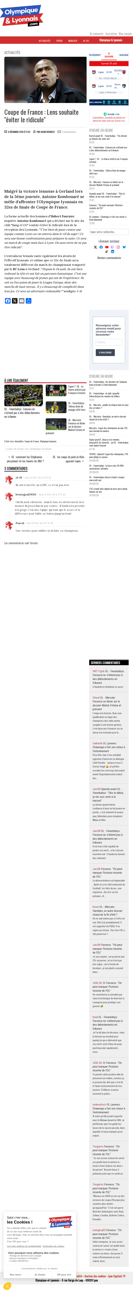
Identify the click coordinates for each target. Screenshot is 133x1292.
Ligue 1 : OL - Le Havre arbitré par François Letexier (108, 160)
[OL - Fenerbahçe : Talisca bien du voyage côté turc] (56, 412)
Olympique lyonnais (48, 441)
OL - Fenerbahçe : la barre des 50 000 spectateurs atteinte (106, 467)
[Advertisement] (45, 162)
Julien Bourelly (48, 132)
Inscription (111, 34)
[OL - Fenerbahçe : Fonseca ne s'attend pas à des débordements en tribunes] (23, 405)
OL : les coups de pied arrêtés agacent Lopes (68, 459)
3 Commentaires (69, 132)
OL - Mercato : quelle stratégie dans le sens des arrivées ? (108, 406)
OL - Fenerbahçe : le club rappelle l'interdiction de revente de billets (104, 395)
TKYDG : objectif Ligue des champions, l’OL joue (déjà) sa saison (108, 455)
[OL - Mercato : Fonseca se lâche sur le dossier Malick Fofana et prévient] (56, 429)
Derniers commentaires (109, 258)
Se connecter (97, 34)
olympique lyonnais (40, 448)
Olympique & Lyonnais (110, 40)
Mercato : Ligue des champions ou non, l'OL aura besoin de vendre (108, 429)
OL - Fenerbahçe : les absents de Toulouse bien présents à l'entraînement (108, 383)
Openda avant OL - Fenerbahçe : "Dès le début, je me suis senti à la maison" (107, 195)
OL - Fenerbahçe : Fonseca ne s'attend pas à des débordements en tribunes (22, 412)
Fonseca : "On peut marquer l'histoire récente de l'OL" (106, 206)
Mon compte (125, 34)
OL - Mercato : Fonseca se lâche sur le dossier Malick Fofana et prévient (106, 183)
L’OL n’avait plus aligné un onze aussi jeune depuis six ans (108, 490)
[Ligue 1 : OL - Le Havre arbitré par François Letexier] (56, 395)
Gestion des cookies (95, 1276)
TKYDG (59, 40)
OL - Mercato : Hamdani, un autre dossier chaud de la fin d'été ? (107, 418)
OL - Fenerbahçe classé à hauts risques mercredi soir (107, 478)
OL (27, 448)
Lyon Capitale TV (116, 1276)
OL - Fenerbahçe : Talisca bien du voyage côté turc (107, 172)
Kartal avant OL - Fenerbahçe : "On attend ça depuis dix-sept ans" (108, 137)
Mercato (72, 40)
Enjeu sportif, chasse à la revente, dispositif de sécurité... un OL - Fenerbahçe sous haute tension (108, 442)
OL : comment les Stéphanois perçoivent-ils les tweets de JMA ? (25, 459)
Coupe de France (32, 441)
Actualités (44, 40)
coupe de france (15, 448)
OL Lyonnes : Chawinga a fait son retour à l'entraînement (107, 218)
